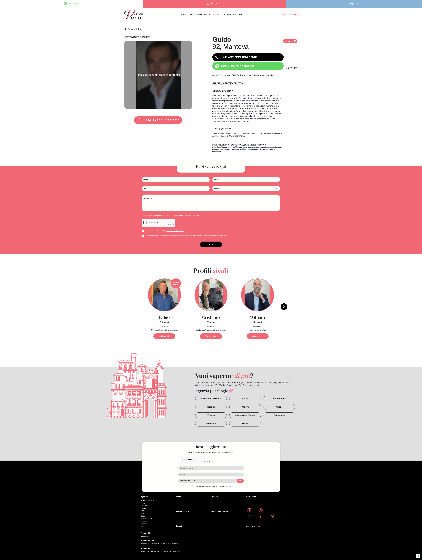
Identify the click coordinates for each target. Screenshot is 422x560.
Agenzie (144, 497)
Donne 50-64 (165, 544)
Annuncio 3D (145, 536)
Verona (245, 398)
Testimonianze (203, 14)
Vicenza (211, 407)
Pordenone (211, 424)
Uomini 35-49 (155, 551)
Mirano (279, 407)
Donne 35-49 (155, 544)
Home (183, 14)
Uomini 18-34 (145, 551)
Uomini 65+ (176, 551)
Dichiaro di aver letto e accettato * (165, 231)
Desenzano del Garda (210, 398)
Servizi (179, 526)
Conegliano (279, 415)
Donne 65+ (175, 544)
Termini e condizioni (219, 511)
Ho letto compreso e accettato (213, 486)
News (178, 497)
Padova (245, 407)
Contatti (239, 14)
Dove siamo (228, 14)
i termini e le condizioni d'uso (175, 231)
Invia (211, 244)
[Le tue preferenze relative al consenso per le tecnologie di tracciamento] (418, 556)
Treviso (211, 415)
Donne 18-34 (145, 544)
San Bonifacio (279, 398)
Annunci (191, 14)
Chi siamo (216, 14)
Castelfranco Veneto (245, 415)
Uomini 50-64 (166, 551)
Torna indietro (134, 29)
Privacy (214, 497)
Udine (245, 424)
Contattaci (251, 497)
